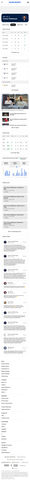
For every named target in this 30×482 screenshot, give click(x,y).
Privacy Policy (4, 401)
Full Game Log (15, 52)
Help (2, 415)
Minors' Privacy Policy (6, 403)
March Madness (5, 373)
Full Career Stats (15, 152)
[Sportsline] (16, 462)
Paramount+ (4, 389)
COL (7, 68)
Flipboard (3, 439)
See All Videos (15, 127)
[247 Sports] (5, 462)
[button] (2, 2)
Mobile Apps (4, 376)
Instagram (3, 429)
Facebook (3, 431)
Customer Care (5, 418)
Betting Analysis (5, 371)
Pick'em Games (5, 364)
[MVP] (16, 465)
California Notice (5, 409)
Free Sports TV (5, 368)
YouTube (3, 424)
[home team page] (4, 64)
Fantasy (13, 24)
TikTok (3, 426)
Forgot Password (5, 452)
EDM (7, 64)
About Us (3, 382)
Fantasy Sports (5, 366)
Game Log (20, 24)
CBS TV (3, 392)
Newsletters (4, 447)
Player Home (5, 24)
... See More (6, 201)
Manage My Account (6, 445)
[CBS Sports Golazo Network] (15, 459)
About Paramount (5, 387)
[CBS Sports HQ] (21, 457)
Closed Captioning (6, 407)
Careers (3, 385)
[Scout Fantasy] (22, 465)
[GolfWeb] (15, 468)
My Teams (3, 450)
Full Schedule (15, 90)
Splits (26, 24)
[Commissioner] (8, 465)
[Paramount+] (25, 462)
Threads (3, 436)
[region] (15, 101)
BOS (7, 85)
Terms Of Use (4, 398)
